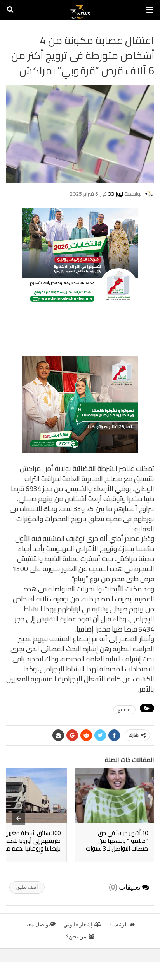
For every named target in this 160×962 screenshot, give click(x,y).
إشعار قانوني (77, 924)
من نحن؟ (76, 936)
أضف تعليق (27, 887)
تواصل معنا (37, 924)
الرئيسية (118, 924)
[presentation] (18, 818)
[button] (150, 10)
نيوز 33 (115, 194)
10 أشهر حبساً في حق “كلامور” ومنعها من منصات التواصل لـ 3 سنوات (117, 840)
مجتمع (124, 709)
